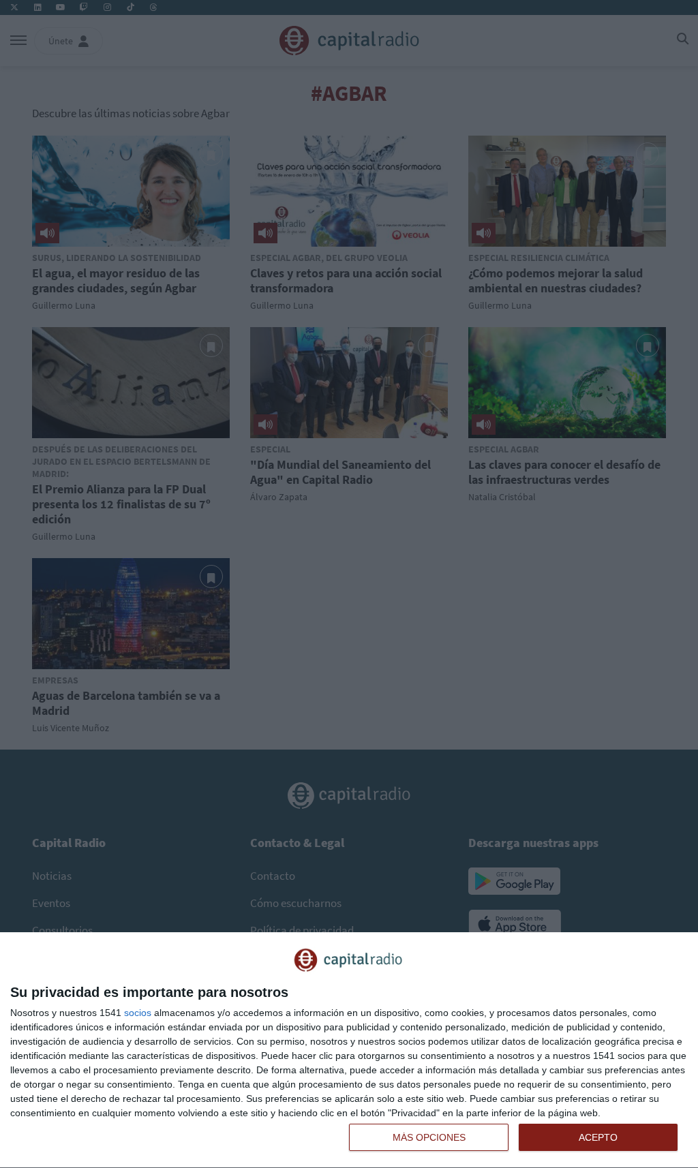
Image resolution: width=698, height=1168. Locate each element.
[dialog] (349, 1050)
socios (137, 1012)
